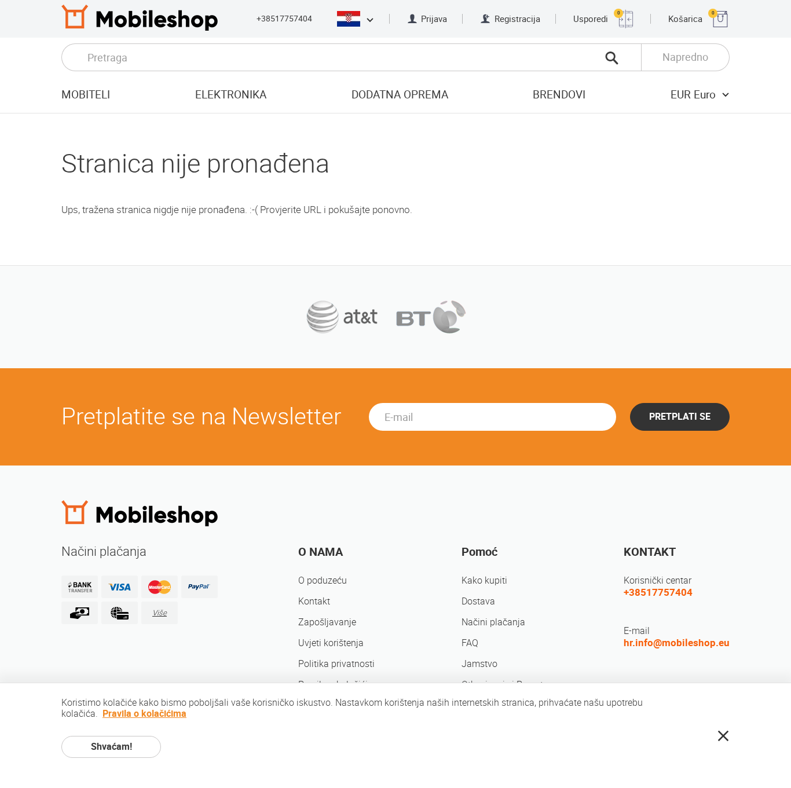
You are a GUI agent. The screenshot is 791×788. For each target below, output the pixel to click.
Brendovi (559, 94)
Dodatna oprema (399, 94)
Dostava (478, 601)
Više (159, 613)
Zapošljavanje (327, 622)
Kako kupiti (484, 580)
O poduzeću (322, 580)
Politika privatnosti (336, 663)
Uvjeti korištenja (331, 642)
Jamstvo (479, 663)
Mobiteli (85, 94)
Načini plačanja (493, 622)
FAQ (470, 642)
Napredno (685, 57)
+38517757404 (284, 18)
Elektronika (230, 94)
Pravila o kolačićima (144, 713)
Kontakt (314, 601)
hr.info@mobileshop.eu (677, 642)
